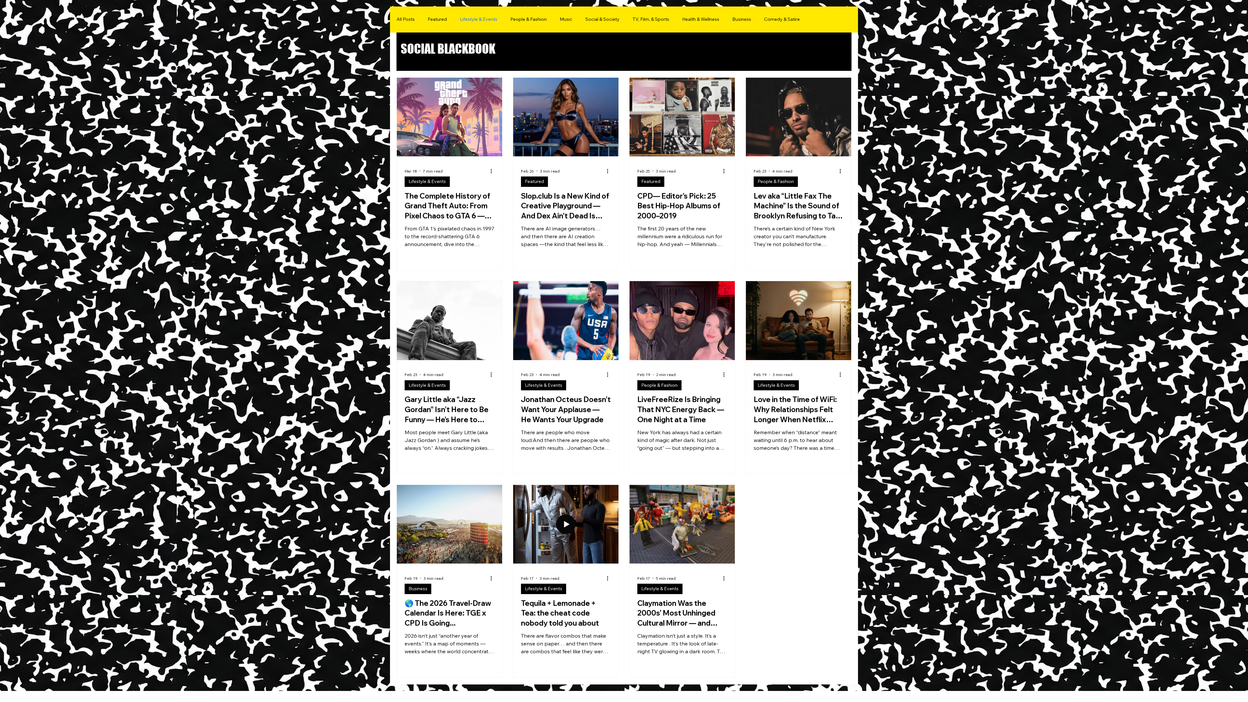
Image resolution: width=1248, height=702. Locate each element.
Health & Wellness (700, 19)
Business (741, 19)
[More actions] (493, 171)
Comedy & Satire (782, 19)
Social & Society (602, 19)
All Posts (405, 19)
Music (566, 19)
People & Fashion (528, 19)
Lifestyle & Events (478, 19)
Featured (437, 19)
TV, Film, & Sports (650, 19)
